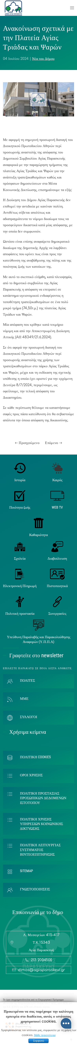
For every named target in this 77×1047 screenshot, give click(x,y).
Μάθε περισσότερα (44, 1035)
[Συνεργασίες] (57, 601)
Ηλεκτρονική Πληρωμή (20, 586)
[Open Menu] (72, 8)
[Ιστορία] (20, 468)
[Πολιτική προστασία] (19, 601)
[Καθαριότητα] (38, 523)
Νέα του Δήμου (43, 59)
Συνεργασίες (57, 613)
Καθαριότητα (38, 535)
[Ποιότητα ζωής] (19, 495)
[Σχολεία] (19, 546)
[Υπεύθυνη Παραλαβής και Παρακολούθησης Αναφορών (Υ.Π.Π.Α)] (38, 625)
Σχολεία (19, 558)
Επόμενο (52, 443)
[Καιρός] (57, 468)
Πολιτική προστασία (19, 613)
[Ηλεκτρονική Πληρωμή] (20, 574)
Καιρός (57, 480)
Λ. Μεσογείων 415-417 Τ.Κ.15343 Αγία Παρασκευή (41, 942)
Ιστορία (19, 480)
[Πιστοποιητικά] (57, 574)
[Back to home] (13, 8)
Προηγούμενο (28, 443)
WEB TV (57, 507)
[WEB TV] (57, 495)
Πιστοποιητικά (57, 586)
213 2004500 (41, 960)
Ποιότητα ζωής (19, 507)
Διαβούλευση (57, 558)
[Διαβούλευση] (57, 546)
